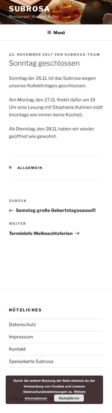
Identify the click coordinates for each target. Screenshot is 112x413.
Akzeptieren (69, 398)
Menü (59, 32)
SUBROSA (29, 8)
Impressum (21, 337)
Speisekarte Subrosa (31, 361)
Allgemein (30, 168)
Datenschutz (22, 324)
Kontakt (17, 349)
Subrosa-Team (82, 54)
